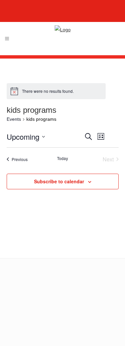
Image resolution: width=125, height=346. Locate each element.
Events (14, 119)
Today (62, 158)
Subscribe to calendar (59, 181)
